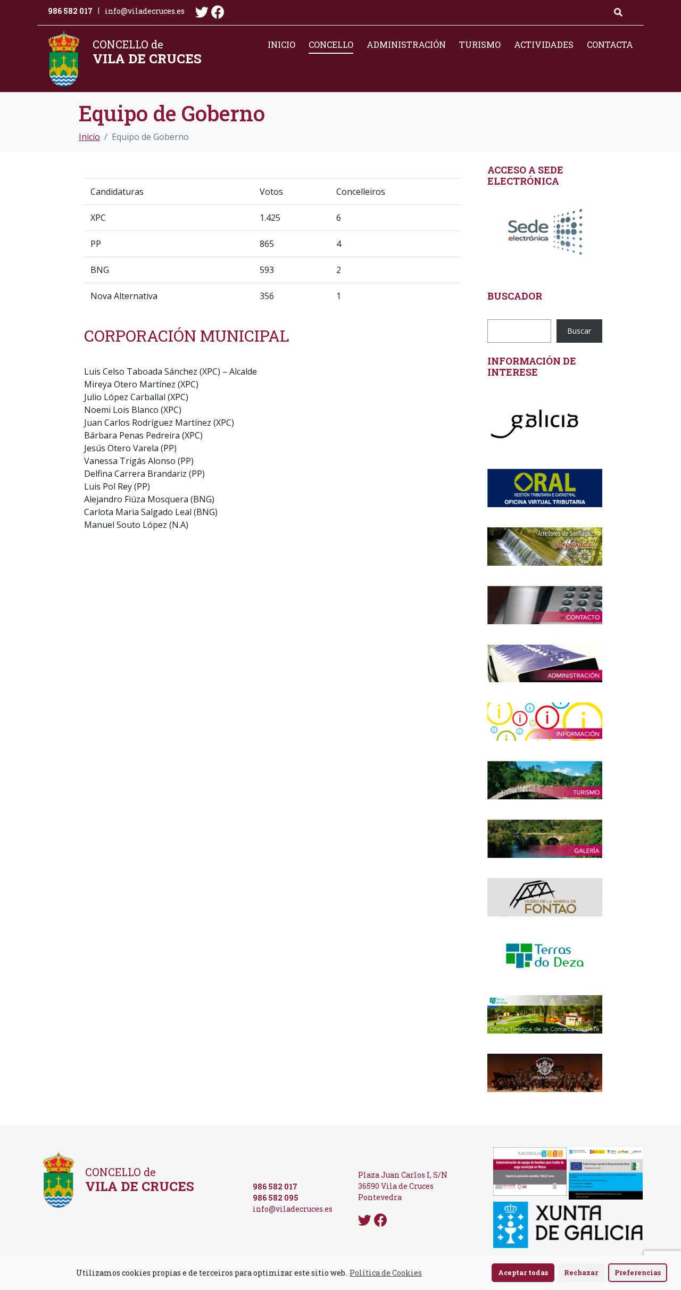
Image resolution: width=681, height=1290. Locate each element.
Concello (331, 44)
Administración (406, 44)
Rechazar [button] (581, 1272)
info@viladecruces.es (145, 11)
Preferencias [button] (637, 1272)
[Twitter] (202, 12)
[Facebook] (218, 12)
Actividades (544, 44)
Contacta (610, 44)
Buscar (579, 331)
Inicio (281, 44)
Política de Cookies (386, 1273)
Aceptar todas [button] (523, 1272)
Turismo (480, 44)
